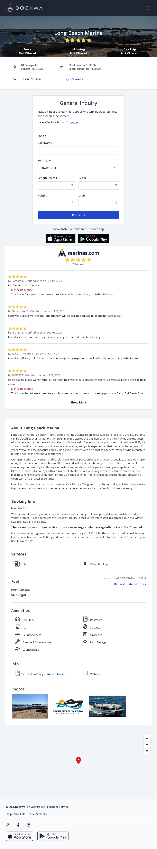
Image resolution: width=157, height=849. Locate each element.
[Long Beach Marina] (29, 706)
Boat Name (45, 143)
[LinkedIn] (28, 825)
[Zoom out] (147, 745)
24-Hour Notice (56, 674)
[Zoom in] (147, 738)
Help (9, 814)
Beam (82, 178)
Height (42, 195)
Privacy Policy (36, 807)
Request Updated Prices (130, 584)
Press (30, 814)
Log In (74, 122)
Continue (78, 215)
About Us (19, 814)
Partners (41, 814)
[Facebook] (18, 825)
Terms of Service (58, 807)
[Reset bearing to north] (147, 751)
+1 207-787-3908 (31, 79)
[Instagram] (8, 825)
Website (95, 674)
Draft (81, 195)
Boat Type (44, 160)
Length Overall (47, 178)
